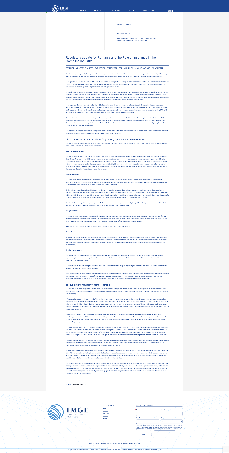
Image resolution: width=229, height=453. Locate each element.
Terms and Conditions (133, 443)
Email (104, 408)
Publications (115, 11)
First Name (164, 410)
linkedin (105, 411)
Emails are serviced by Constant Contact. (164, 430)
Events (83, 11)
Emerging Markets (124, 25)
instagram (106, 413)
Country (163, 417)
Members (98, 11)
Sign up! (144, 434)
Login (170, 11)
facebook (106, 418)
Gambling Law (148, 11)
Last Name (139, 417)
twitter (105, 416)
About (131, 11)
